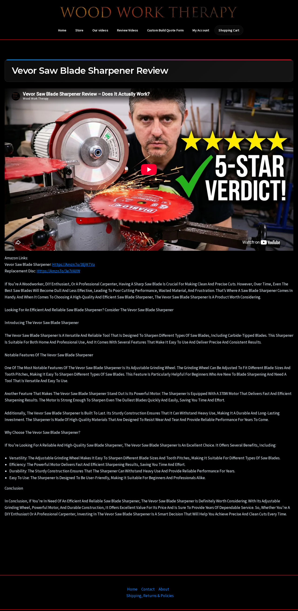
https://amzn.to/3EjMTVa (73, 264)
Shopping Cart (229, 30)
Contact (148, 589)
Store (79, 30)
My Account (201, 30)
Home (62, 30)
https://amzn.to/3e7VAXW (58, 271)
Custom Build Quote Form (165, 30)
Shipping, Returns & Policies (150, 595)
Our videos (100, 30)
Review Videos (127, 30)
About (164, 589)
